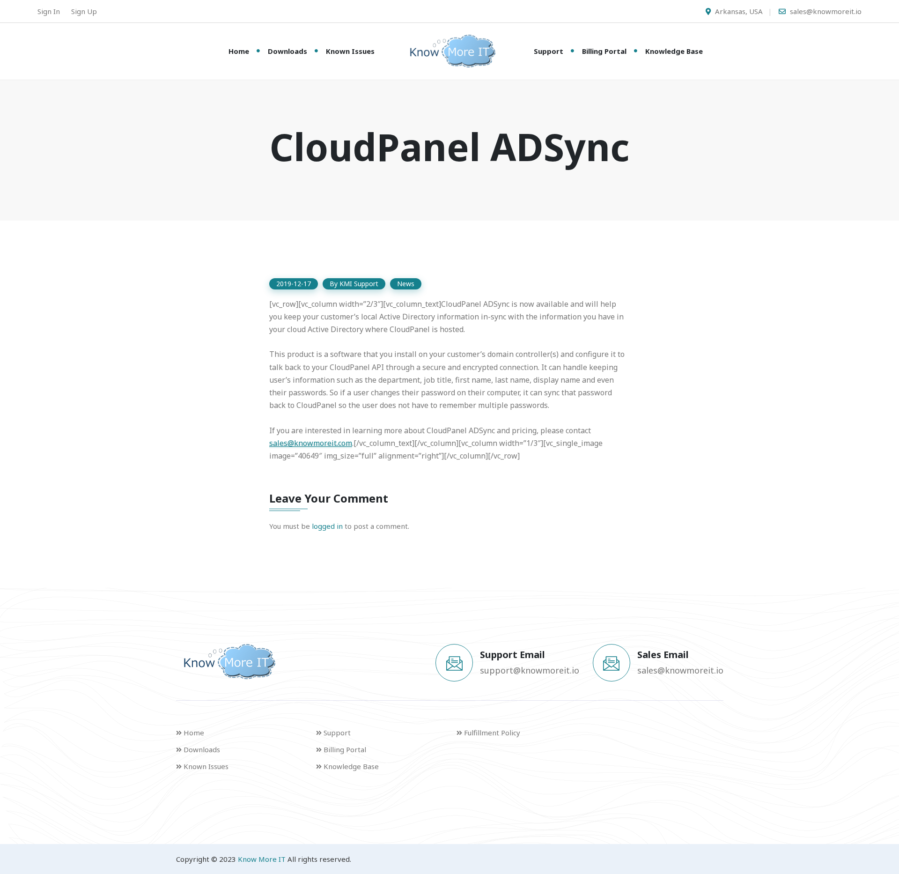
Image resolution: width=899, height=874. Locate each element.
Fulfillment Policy (492, 732)
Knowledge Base (674, 51)
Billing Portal (604, 51)
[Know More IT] (449, 51)
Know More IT (262, 859)
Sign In (48, 11)
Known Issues (350, 51)
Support (548, 51)
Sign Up (84, 11)
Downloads (287, 51)
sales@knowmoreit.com (310, 443)
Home (238, 51)
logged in (327, 526)
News (405, 283)
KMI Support (358, 283)
